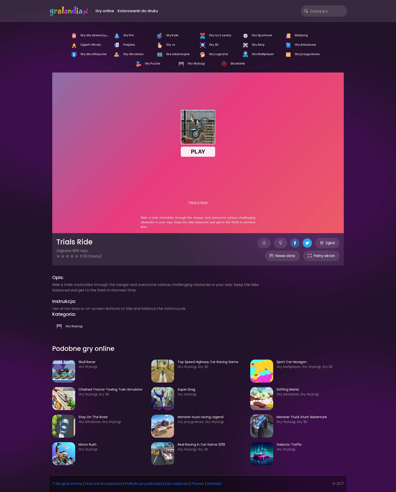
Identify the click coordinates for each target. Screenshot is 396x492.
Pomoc (197, 483)
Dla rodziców (176, 483)
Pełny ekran (324, 255)
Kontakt (214, 483)
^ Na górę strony (67, 483)
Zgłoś (330, 243)
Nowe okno (285, 255)
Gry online (104, 11)
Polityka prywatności (143, 483)
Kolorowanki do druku (138, 11)
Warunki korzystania (103, 483)
